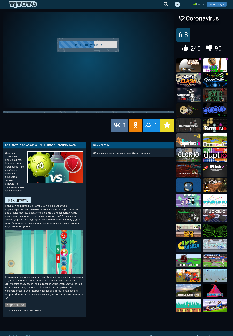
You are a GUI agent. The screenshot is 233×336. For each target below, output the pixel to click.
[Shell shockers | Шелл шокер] (188, 65)
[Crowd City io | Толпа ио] (215, 245)
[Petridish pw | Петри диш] (188, 110)
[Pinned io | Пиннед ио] (215, 200)
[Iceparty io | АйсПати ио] (215, 290)
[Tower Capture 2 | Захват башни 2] (188, 170)
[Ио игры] (22, 4)
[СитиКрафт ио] (188, 260)
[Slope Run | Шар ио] (215, 230)
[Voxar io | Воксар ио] (215, 140)
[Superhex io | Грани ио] (188, 140)
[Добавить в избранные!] (181, 19)
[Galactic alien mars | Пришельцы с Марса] (188, 95)
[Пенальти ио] (215, 260)
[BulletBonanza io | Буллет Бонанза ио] (188, 275)
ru (177, 4)
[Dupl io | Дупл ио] (215, 155)
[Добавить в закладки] (167, 125)
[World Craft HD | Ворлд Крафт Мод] (188, 290)
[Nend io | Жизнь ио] (188, 200)
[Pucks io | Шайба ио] (215, 215)
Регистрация (216, 4)
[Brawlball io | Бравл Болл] (215, 305)
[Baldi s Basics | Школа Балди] (215, 65)
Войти (200, 4)
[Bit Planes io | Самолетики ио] (215, 275)
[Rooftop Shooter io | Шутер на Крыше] (188, 230)
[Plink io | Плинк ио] (215, 170)
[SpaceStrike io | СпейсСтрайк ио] (215, 80)
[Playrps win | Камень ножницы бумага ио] (188, 125)
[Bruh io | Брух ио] (215, 95)
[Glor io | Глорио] (188, 155)
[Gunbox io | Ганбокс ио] (188, 215)
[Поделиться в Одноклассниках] (135, 125)
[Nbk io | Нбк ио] (215, 110)
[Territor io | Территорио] (215, 125)
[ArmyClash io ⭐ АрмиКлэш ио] (188, 80)
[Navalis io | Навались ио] (188, 185)
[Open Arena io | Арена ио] (215, 185)
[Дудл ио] (188, 305)
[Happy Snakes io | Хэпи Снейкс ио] (188, 245)
